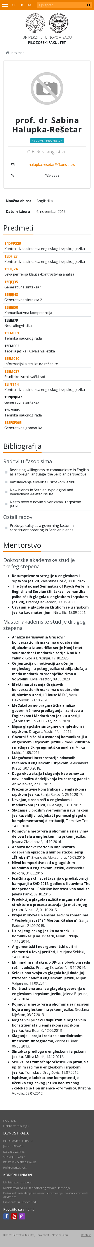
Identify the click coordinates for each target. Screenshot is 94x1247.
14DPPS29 (12, 243)
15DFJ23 (10, 256)
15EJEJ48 (11, 294)
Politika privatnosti (15, 1167)
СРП (14, 5)
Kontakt (86, 1235)
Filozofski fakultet (47, 42)
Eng (29, 5)
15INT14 (11, 384)
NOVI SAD (9, 1120)
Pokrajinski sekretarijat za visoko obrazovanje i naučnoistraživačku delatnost (46, 1194)
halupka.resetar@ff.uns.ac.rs (52, 164)
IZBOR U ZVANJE (13, 1151)
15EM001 (11, 333)
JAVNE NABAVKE (13, 1146)
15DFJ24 (10, 269)
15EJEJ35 (11, 281)
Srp (22, 5)
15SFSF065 (13, 422)
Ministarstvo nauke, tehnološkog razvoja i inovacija (36, 1188)
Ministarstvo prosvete (17, 1182)
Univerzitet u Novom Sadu (47, 37)
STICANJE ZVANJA (14, 1157)
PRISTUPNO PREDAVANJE (19, 1162)
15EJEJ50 (11, 307)
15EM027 (11, 371)
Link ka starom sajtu (16, 1126)
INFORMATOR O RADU (18, 1141)
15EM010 (11, 358)
